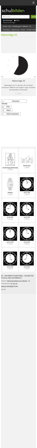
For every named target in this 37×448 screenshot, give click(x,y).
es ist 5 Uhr (10, 267)
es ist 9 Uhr (10, 217)
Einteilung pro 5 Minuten (20, 26)
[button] (11, 113)
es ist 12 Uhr (10, 242)
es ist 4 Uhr (27, 217)
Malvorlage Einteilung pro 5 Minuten (17, 281)
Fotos (17, 20)
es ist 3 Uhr (27, 242)
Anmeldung (6, 29)
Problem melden (31, 29)
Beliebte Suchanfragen (9, 22)
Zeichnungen (8, 20)
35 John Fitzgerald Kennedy (10, 168)
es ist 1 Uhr (27, 192)
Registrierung (15, 29)
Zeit (9, 26)
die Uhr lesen (26, 165)
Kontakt (23, 29)
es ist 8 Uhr (27, 267)
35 (30, 26)
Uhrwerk (10, 192)
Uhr (16, 283)
